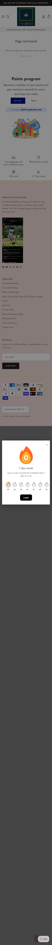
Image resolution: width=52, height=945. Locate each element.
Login (26, 497)
